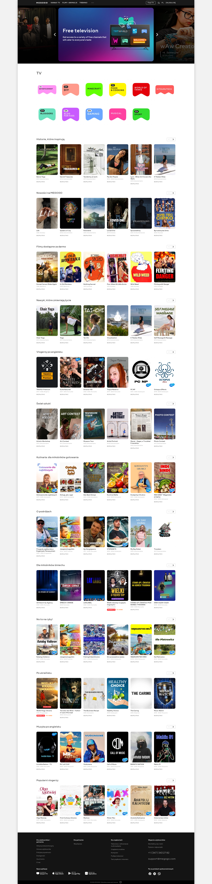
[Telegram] (154, 874)
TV (39, 73)
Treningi (83, 3)
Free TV (151, 3)
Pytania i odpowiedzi (155, 847)
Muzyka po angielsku (48, 726)
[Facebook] (150, 874)
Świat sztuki (43, 403)
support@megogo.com (162, 858)
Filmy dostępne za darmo (51, 246)
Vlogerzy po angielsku (49, 352)
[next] (173, 139)
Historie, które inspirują (50, 139)
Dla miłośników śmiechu (50, 565)
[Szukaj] (158, 3)
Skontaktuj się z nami (155, 844)
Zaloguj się (171, 3)
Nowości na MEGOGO (49, 193)
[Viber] (159, 874)
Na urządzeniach (116, 840)
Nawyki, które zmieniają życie (53, 300)
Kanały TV (55, 3)
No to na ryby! (44, 619)
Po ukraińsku (44, 673)
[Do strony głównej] (41, 3)
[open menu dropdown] (92, 3)
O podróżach (44, 511)
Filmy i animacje (69, 3)
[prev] (169, 139)
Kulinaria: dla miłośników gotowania (57, 457)
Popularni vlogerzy (47, 780)
